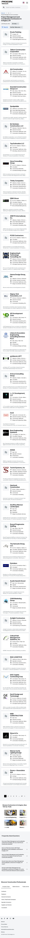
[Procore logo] (7, 2)
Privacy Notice (4, 924)
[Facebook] (4, 918)
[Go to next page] (25, 796)
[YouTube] (13, 918)
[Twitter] (7, 918)
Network (5, 3)
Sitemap (3, 932)
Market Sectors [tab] (16, 886)
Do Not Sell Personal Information (7, 929)
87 (22, 796)
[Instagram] (10, 918)
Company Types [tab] (6, 886)
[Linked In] (1, 918)
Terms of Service (4, 926)
